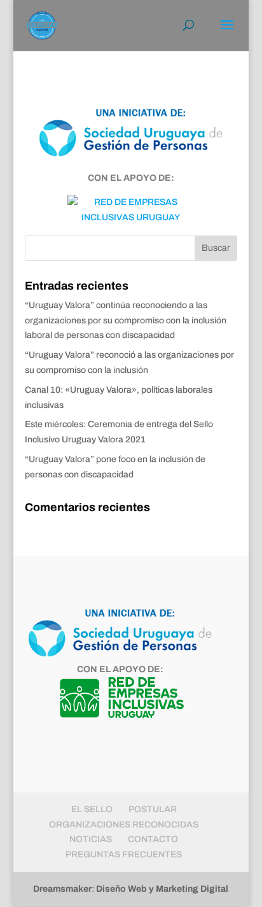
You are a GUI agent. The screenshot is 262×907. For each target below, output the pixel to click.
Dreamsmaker (62, 889)
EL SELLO (92, 809)
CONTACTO (153, 839)
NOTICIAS (90, 839)
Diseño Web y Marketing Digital (162, 889)
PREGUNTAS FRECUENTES (124, 854)
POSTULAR (152, 809)
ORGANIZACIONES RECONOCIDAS (123, 824)
